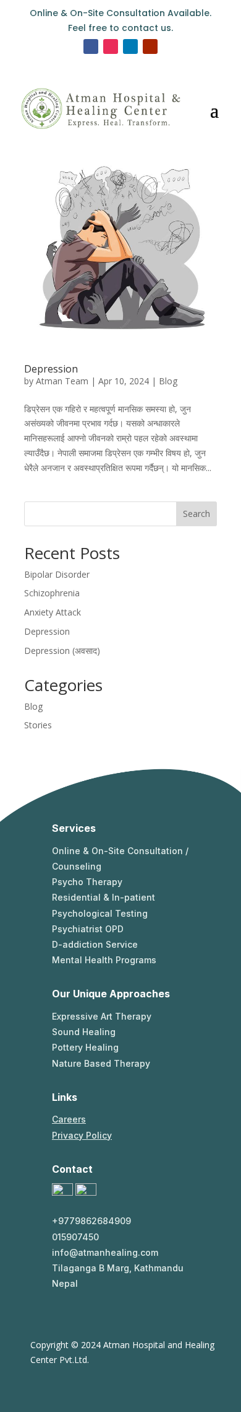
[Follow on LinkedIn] (130, 46)
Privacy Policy (82, 1135)
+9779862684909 (91, 1221)
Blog (168, 381)
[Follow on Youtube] (150, 46)
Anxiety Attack (52, 612)
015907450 (75, 1237)
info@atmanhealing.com (105, 1252)
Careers (69, 1119)
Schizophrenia (52, 593)
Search (196, 513)
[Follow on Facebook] (90, 46)
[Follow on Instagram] (110, 46)
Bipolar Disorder (57, 574)
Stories (38, 725)
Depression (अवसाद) (62, 650)
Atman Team (62, 381)
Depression (51, 369)
